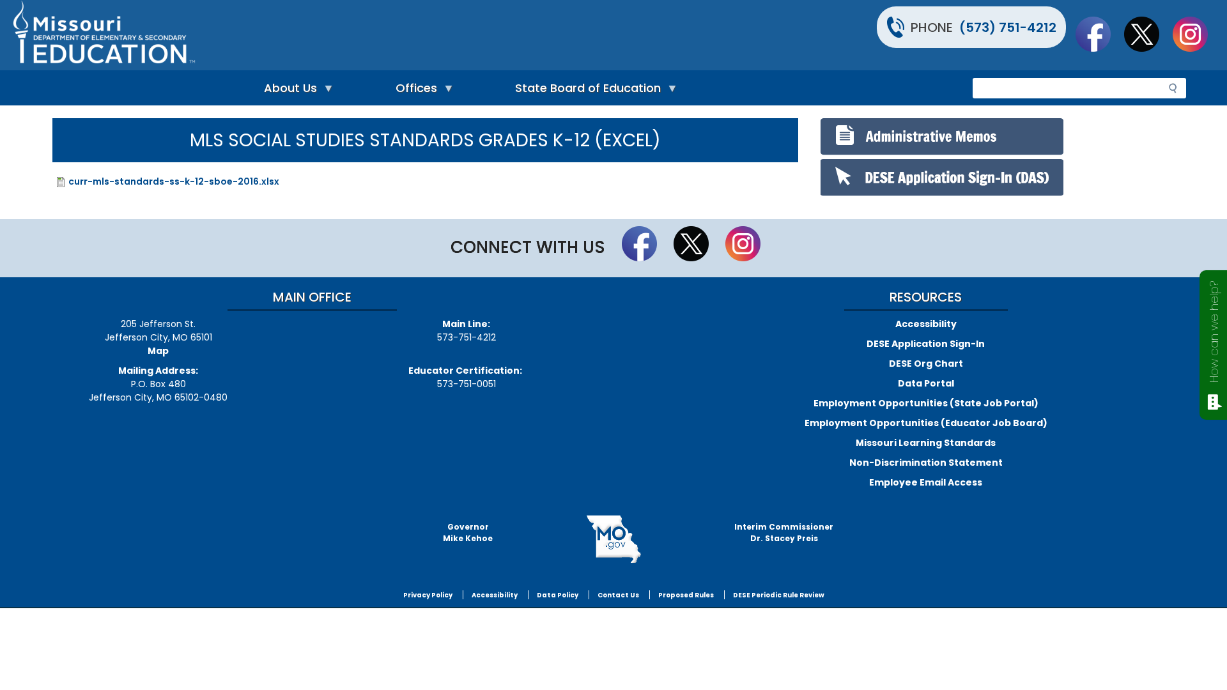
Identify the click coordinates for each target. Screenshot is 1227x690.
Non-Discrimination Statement (926, 462)
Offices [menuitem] (413, 91)
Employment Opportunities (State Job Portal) (926, 403)
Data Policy (557, 595)
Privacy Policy (427, 595)
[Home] (311, 35)
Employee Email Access (925, 482)
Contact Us (618, 595)
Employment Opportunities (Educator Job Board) (926, 423)
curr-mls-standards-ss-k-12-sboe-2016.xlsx (173, 181)
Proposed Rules (686, 595)
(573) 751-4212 (1007, 27)
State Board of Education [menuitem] (585, 91)
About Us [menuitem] (287, 91)
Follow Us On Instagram (1196, 34)
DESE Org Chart (926, 363)
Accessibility (926, 324)
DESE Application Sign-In (926, 343)
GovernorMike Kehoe (468, 532)
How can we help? (1214, 332)
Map (158, 350)
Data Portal (926, 383)
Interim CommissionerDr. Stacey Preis (783, 532)
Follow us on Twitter (1147, 34)
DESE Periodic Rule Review (778, 595)
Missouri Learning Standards (926, 442)
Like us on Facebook (1099, 34)
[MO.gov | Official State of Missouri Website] (613, 539)
